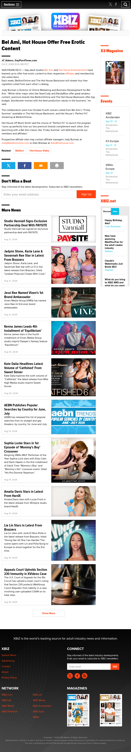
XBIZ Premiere (10, 711)
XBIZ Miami (39, 700)
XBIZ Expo (38, 711)
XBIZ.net (108, 201)
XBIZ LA (37, 694)
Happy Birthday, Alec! (113, 222)
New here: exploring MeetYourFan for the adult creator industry (114, 242)
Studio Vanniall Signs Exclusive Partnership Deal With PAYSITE (25, 223)
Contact (6, 666)
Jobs (115, 211)
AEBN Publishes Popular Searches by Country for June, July (25, 409)
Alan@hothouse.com (62, 143)
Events (106, 101)
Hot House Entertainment (73, 70)
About (5, 672)
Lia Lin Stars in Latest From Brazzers (23, 527)
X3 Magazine (112, 51)
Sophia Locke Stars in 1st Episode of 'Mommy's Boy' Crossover (22, 447)
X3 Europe (112, 141)
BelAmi (19, 150)
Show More (48, 613)
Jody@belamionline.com (15, 143)
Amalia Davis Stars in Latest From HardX (23, 493)
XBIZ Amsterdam (113, 115)
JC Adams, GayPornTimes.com (19, 60)
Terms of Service (94, 743)
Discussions (106, 211)
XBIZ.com (7, 694)
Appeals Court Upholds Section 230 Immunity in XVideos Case (25, 571)
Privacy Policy (9, 677)
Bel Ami (48, 70)
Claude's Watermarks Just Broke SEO (114, 264)
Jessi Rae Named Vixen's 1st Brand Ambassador (23, 294)
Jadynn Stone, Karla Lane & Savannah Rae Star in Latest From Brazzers (24, 255)
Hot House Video (39, 150)
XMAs (36, 717)
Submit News (9, 655)
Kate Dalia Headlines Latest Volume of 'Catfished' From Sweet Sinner (23, 367)
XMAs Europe (110, 167)
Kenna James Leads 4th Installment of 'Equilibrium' (23, 328)
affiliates (70, 73)
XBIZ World (8, 706)
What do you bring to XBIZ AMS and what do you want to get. (115, 284)
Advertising (8, 661)
